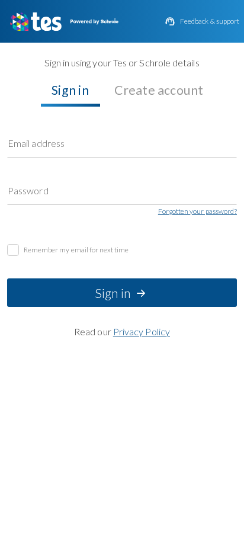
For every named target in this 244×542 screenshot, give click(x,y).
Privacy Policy (141, 331)
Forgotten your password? (197, 211)
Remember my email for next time (76, 250)
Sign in (70, 90)
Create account (159, 90)
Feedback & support (209, 21)
